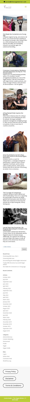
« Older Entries (7, 246)
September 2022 (7, 290)
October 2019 (6, 326)
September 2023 (7, 281)
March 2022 (6, 299)
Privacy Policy (10, 371)
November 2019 (7, 324)
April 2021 (5, 311)
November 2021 (7, 304)
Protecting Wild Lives (8, 258)
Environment (6, 341)
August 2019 (6, 331)
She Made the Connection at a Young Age (14, 34)
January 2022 (6, 302)
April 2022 (5, 297)
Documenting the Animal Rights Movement (14, 260)
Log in (4, 354)
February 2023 (7, 288)
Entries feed (6, 356)
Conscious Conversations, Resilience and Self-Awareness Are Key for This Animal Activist (14, 71)
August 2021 (6, 308)
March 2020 (6, 317)
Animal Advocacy (7, 337)
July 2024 (5, 279)
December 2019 (7, 322)
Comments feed (7, 358)
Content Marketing (8, 339)
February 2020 (7, 319)
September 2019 (7, 328)
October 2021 (6, 306)
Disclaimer (9, 378)
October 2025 (6, 277)
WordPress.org (7, 361)
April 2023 (5, 286)
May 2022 (5, 295)
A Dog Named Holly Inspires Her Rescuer (13, 113)
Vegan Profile (6, 348)
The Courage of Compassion (12, 193)
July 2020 (5, 315)
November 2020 (7, 313)
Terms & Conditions (13, 385)
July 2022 (5, 293)
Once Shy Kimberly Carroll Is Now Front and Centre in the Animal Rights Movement (14, 156)
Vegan (4, 346)
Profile (4, 343)
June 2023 (5, 284)
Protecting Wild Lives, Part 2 (10, 256)
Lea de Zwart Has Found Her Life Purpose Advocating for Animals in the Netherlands (15, 229)
